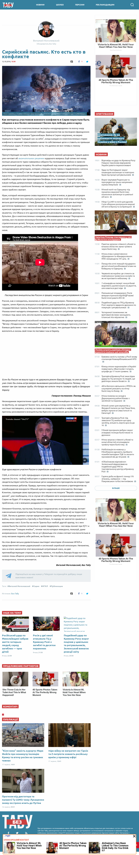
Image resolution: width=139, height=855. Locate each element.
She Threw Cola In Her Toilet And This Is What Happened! (14, 692)
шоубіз (60, 5)
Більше (116, 488)
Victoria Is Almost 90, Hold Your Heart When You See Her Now (74, 692)
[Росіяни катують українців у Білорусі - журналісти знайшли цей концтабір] (116, 334)
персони (79, 5)
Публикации (57, 586)
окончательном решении (31, 158)
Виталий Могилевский (19, 586)
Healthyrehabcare (116, 529)
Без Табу (15, 593)
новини (40, 5)
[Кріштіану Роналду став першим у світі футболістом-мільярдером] (116, 223)
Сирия (36, 586)
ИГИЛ (45, 586)
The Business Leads (115, 564)
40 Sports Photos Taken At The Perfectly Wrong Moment (45, 692)
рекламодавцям (105, 5)
